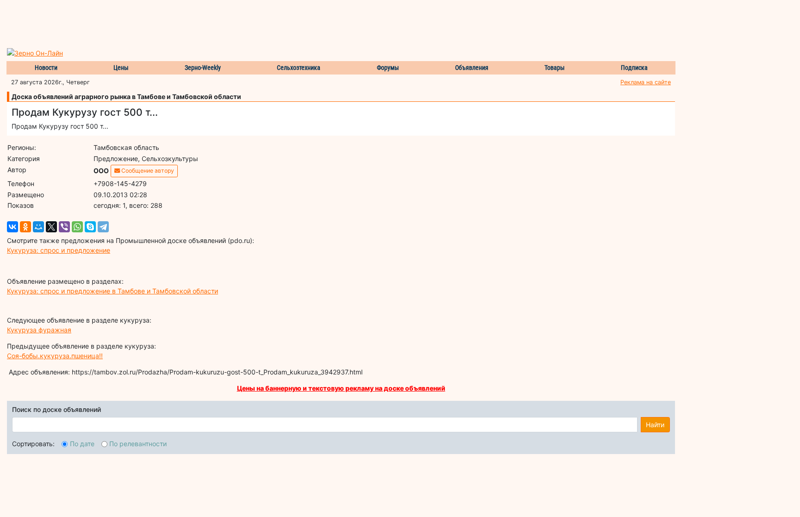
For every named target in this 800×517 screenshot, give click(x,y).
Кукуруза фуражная (39, 330)
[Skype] (90, 226)
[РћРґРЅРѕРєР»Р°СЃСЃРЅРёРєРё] (25, 226)
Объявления (471, 67)
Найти (655, 425)
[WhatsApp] (77, 226)
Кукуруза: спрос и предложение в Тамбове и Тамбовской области (112, 291)
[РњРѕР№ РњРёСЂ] (38, 226)
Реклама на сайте (645, 82)
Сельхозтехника (298, 67)
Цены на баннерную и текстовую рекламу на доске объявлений (341, 388)
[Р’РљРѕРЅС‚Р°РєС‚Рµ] (12, 226)
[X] (51, 226)
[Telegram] (103, 226)
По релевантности (138, 444)
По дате (82, 444)
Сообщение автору (147, 170)
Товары (554, 67)
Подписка (634, 67)
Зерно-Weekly (203, 67)
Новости (46, 67)
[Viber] (64, 226)
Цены (121, 67)
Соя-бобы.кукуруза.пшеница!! (55, 356)
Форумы (388, 67)
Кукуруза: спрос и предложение (58, 250)
